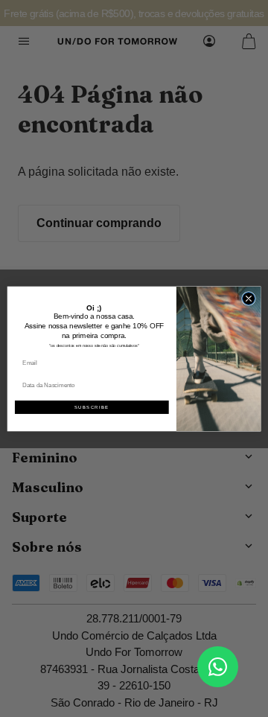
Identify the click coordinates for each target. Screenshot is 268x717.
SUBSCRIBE (91, 407)
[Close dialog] (248, 298)
